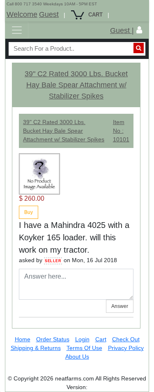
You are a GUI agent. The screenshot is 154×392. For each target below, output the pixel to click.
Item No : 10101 (121, 131)
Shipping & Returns (36, 348)
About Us (77, 356)
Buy (28, 212)
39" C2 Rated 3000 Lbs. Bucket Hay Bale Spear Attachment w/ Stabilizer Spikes (76, 85)
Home (22, 339)
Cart (100, 339)
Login (82, 339)
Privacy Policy (126, 348)
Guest (49, 14)
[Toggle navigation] (16, 30)
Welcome (22, 14)
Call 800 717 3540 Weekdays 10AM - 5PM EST (52, 4)
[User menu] (139, 30)
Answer (119, 306)
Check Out (126, 339)
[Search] (138, 48)
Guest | (122, 30)
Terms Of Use (84, 348)
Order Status (52, 339)
